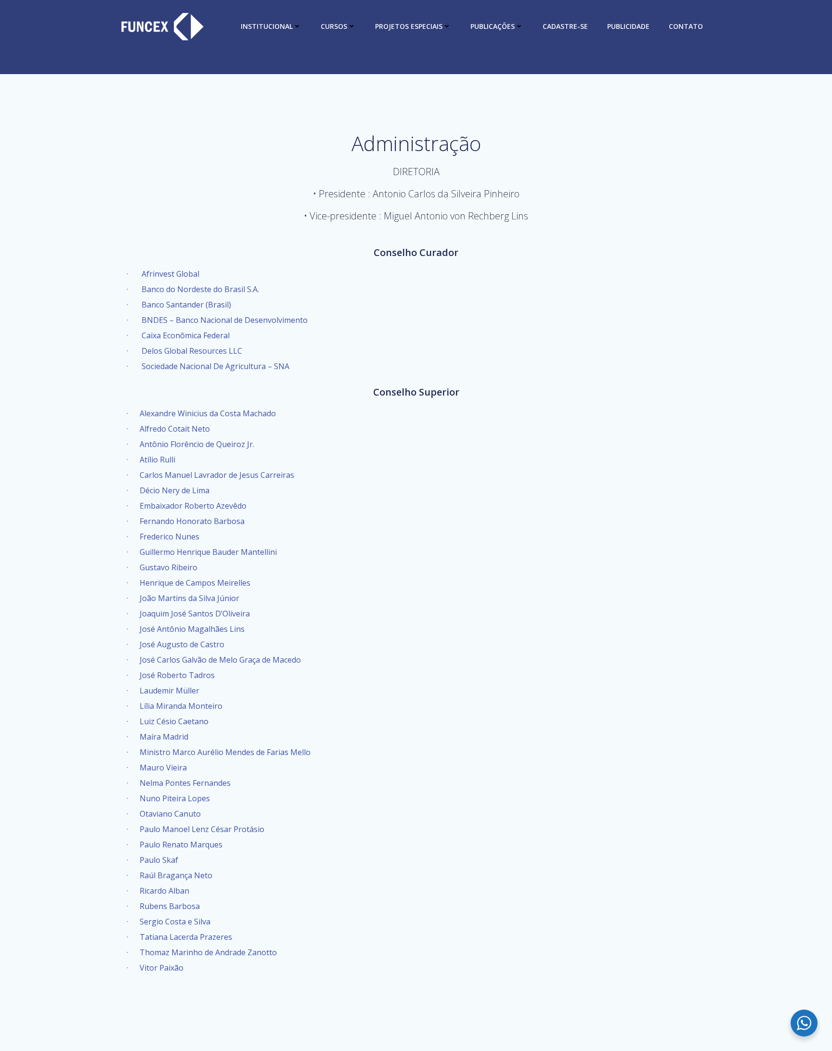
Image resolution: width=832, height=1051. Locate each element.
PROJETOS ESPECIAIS (408, 26)
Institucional (267, 26)
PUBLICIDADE (628, 26)
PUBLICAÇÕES (492, 26)
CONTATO (686, 26)
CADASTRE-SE (565, 26)
